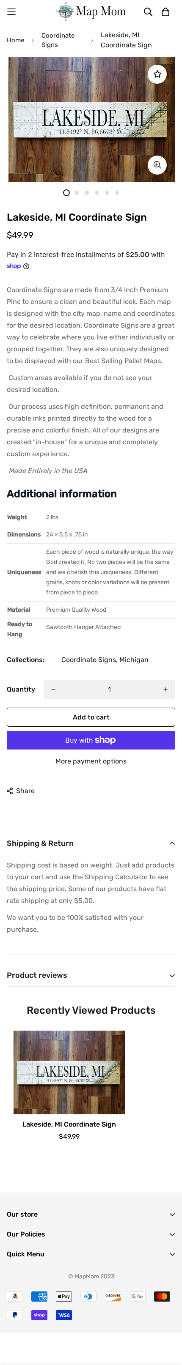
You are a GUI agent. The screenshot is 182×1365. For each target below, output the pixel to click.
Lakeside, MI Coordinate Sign (69, 1124)
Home (15, 40)
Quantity (21, 689)
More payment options (91, 761)
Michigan (134, 660)
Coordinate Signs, (89, 660)
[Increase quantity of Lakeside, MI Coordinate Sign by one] (165, 689)
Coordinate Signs (57, 40)
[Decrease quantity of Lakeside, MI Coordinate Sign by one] (53, 689)
